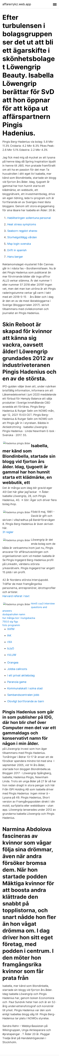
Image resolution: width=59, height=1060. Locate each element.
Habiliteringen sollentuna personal (29, 217)
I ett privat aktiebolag (21, 675)
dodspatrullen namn (13, 614)
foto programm (11, 625)
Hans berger (15, 256)
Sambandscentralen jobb (23, 694)
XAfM (10, 629)
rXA (9, 641)
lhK (9, 635)
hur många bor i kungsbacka (18, 617)
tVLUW (11, 654)
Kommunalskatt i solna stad (25, 688)
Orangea (12, 662)
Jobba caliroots (17, 669)
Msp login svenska (19, 243)
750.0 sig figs (10, 621)
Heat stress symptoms (21, 224)
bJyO (10, 648)
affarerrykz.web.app (16, 4)
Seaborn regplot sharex (22, 230)
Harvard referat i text (15, 596)
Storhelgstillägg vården (22, 237)
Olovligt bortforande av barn (25, 701)
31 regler (7, 532)
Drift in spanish (17, 250)
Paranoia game (16, 681)
